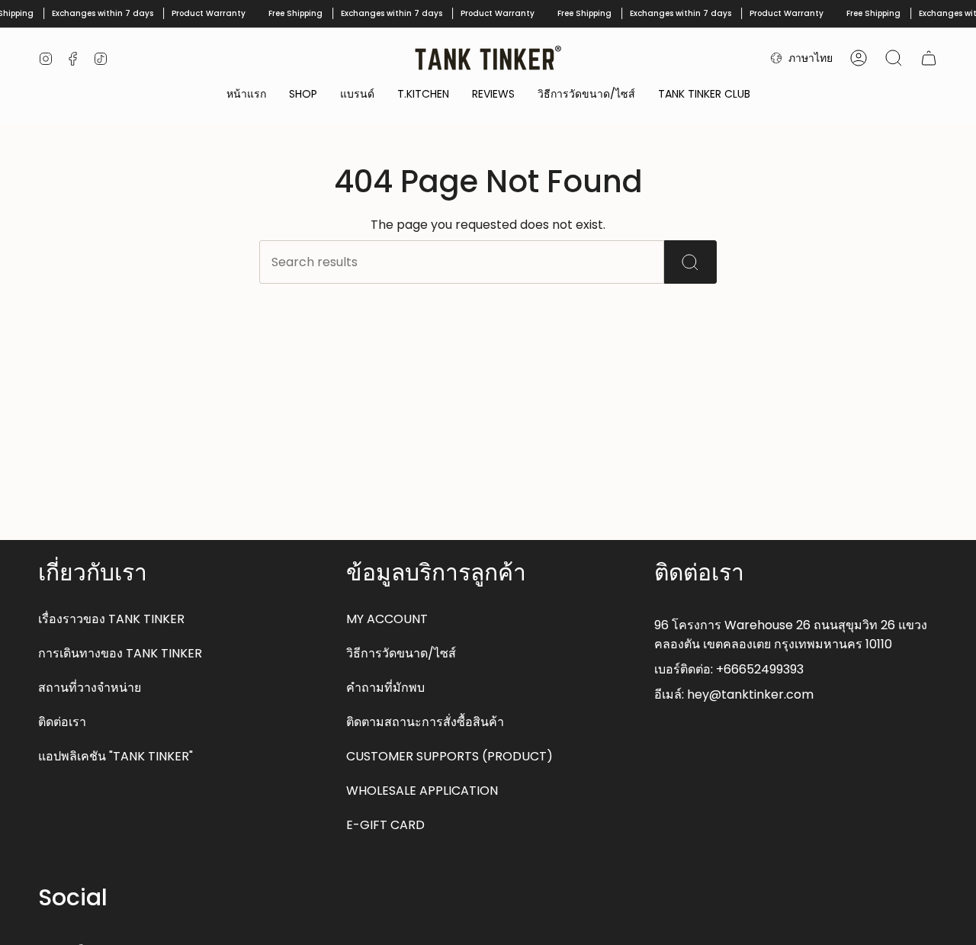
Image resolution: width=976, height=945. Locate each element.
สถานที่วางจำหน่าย (89, 687)
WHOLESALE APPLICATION (422, 790)
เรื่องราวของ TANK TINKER (111, 619)
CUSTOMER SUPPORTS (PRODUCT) (449, 756)
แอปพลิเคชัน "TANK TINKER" (115, 756)
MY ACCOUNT (387, 619)
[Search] (690, 262)
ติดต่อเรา (62, 722)
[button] (303, 95)
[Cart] (928, 58)
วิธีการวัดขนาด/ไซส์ (401, 653)
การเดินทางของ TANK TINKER (120, 653)
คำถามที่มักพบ (385, 687)
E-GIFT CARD (385, 825)
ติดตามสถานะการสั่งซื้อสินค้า (425, 722)
